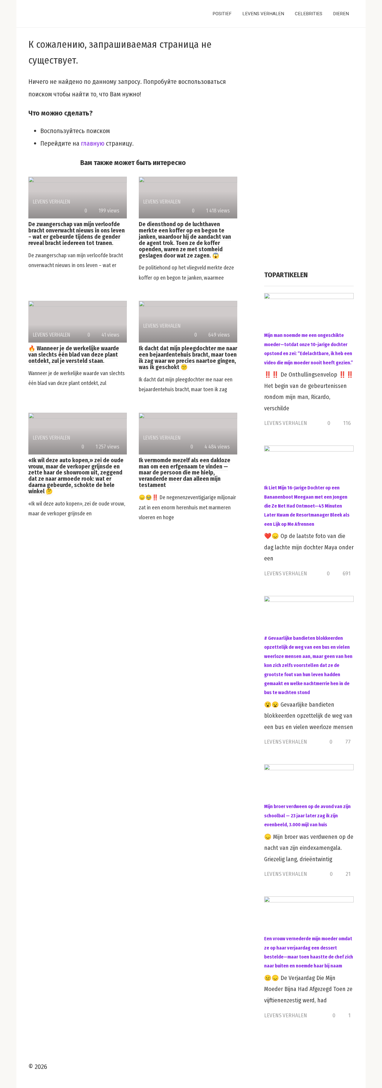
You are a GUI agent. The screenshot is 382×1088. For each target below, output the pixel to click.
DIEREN (341, 13)
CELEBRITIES (308, 13)
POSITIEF (222, 13)
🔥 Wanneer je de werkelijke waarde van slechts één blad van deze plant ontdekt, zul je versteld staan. (73, 354)
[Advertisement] (309, 151)
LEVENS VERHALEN (263, 13)
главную (92, 143)
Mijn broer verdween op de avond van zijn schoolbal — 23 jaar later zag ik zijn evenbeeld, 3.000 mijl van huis (307, 815)
